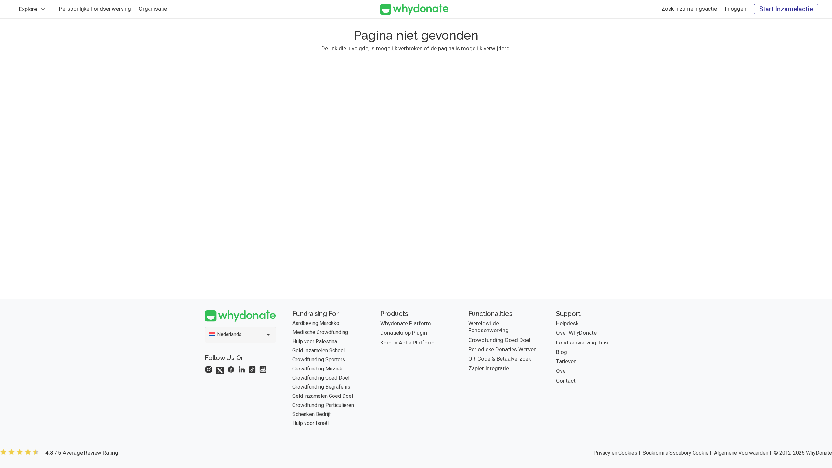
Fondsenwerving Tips (582, 342)
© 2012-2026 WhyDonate (803, 453)
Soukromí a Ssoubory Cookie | (677, 453)
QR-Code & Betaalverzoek (499, 359)
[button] (43, 9)
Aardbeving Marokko (315, 323)
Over (561, 371)
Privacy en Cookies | (616, 453)
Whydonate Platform (405, 323)
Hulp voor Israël (310, 423)
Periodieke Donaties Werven (502, 349)
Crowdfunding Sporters (318, 360)
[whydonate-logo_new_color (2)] (414, 9)
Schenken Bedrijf (311, 414)
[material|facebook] (231, 369)
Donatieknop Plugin (403, 333)
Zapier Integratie (488, 368)
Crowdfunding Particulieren (323, 405)
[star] (19, 453)
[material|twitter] (220, 370)
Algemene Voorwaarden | (742, 453)
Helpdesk (567, 323)
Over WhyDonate (576, 333)
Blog (561, 352)
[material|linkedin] (242, 369)
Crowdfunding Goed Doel (320, 378)
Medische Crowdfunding (320, 332)
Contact (566, 380)
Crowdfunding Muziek (317, 369)
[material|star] (209, 369)
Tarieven (566, 361)
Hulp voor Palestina (314, 341)
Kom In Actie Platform (407, 342)
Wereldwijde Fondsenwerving (488, 326)
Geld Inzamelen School (318, 350)
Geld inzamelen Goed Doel (322, 396)
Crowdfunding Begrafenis (321, 387)
